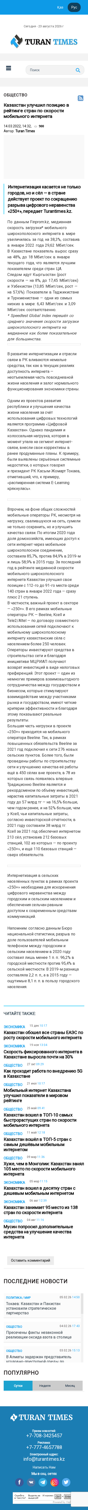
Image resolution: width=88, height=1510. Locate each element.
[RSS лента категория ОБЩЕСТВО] (80, 98)
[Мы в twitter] (66, 1482)
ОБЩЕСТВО (16, 94)
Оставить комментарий (30, 1260)
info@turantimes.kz (44, 1459)
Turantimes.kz (57, 211)
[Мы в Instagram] (54, 1482)
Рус (74, 7)
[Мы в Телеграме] (43, 1482)
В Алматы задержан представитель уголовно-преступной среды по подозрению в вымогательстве (38, 1361)
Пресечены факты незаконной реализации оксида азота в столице (40, 1334)
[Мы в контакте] (31, 1482)
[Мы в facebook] (19, 1482)
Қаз (60, 7)
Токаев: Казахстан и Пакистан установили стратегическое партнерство (33, 1308)
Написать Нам (44, 1467)
